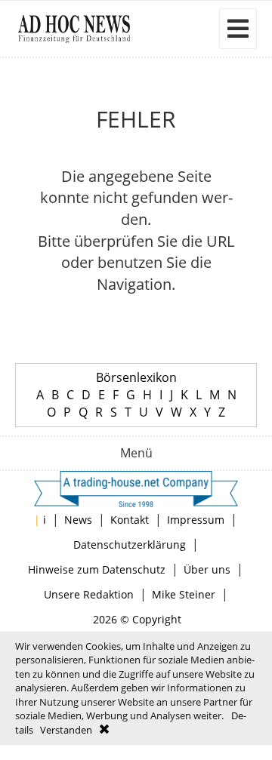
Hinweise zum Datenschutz (96, 569)
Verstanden (66, 730)
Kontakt (129, 519)
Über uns (207, 569)
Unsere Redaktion (89, 594)
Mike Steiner (183, 594)
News (78, 519)
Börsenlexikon (136, 377)
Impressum (195, 519)
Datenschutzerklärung (129, 544)
